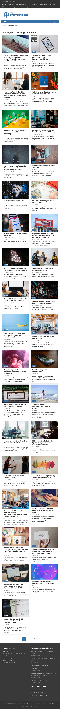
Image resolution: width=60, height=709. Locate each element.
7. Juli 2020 (6, 375)
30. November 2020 (37, 239)
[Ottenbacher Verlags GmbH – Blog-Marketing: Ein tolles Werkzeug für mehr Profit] (15, 573)
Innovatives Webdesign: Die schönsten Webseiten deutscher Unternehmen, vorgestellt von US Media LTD (15, 94)
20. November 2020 (9, 272)
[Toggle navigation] (5, 21)
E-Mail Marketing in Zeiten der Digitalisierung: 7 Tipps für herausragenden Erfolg (42, 443)
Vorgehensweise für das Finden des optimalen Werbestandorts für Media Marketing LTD (43, 235)
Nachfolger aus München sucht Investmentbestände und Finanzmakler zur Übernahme (42, 666)
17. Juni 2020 (7, 445)
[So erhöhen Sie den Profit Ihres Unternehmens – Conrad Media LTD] (44, 571)
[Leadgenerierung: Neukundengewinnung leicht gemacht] (44, 393)
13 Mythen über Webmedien (14, 201)
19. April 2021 (7, 136)
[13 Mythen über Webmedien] (15, 189)
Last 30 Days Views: (36, 695)
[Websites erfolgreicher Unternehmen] (44, 358)
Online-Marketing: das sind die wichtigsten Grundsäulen (15, 405)
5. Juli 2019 (7, 590)
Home (4, 25)
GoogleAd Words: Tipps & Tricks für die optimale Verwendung (15, 300)
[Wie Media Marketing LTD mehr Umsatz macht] (44, 189)
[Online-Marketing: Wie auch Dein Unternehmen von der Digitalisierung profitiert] (15, 154)
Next (35, 638)
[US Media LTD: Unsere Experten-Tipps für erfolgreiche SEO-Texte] (44, 119)
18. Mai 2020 (35, 479)
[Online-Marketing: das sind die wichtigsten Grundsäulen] (15, 393)
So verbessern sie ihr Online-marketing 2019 (14, 476)
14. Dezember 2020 (37, 134)
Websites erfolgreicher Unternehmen (40, 371)
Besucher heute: (35, 692)
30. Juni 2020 (35, 410)
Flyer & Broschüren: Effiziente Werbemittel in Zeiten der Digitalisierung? (14, 335)
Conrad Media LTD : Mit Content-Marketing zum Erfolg (43, 269)
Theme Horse (51, 703)
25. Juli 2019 (7, 555)
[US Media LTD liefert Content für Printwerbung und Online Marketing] (15, 119)
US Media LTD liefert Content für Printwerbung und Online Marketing (15, 132)
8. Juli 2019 (35, 555)
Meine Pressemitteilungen (9, 7)
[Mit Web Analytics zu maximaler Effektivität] (44, 154)
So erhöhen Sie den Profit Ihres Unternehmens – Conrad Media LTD (43, 583)
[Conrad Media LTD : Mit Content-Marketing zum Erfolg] (44, 257)
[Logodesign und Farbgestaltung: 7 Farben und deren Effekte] (44, 464)
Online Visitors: (35, 690)
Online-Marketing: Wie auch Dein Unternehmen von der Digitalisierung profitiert (15, 168)
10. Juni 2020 (35, 446)
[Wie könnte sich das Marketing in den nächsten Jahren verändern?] (15, 257)
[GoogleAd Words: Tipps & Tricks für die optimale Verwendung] (15, 289)
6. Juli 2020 (35, 374)
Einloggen (4, 4)
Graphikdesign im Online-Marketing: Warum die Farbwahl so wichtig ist (15, 371)
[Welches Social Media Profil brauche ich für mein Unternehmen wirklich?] (44, 44)
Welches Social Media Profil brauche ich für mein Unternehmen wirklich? (41, 57)
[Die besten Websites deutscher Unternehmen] (44, 324)
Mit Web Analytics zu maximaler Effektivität (43, 166)
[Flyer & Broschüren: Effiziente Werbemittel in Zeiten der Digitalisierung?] (15, 322)
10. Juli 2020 (35, 340)
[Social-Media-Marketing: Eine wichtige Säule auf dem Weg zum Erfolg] (44, 497)
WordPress (35, 706)
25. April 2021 (35, 96)
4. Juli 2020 (7, 408)
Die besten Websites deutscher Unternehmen (43, 337)
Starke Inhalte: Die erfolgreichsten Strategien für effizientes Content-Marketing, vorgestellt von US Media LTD (16, 58)
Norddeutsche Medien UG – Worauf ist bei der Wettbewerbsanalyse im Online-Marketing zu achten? (15, 513)
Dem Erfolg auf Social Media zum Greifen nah (15, 234)
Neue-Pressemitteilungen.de (20, 703)
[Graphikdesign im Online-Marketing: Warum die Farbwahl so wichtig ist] (15, 358)
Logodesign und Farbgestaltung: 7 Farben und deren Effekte (43, 476)
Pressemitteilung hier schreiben (47, 4)
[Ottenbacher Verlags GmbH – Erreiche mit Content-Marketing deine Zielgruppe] (15, 608)
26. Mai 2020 (7, 479)
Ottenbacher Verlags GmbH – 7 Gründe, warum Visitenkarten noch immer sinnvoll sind (43, 551)
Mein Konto (34, 4)
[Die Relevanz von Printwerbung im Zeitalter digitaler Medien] (44, 80)
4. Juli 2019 (35, 587)
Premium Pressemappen (24, 7)
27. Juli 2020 (7, 339)
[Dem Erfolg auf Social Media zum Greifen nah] (15, 222)
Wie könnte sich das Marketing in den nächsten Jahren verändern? (16, 269)
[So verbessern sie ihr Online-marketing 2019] (15, 464)
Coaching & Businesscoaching (39, 680)
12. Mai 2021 (35, 61)
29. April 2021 (7, 99)
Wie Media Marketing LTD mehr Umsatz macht (43, 201)
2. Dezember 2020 (8, 237)
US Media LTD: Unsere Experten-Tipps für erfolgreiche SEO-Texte (43, 131)
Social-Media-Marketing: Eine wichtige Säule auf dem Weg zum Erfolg (43, 510)
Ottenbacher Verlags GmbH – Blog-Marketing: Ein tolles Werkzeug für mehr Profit (14, 586)
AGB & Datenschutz (35, 703)
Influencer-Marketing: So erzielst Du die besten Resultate (15, 442)
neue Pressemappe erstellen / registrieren (19, 4)
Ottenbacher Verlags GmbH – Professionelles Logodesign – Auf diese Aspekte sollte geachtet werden (16, 550)
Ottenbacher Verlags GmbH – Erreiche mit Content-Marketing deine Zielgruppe (15, 621)
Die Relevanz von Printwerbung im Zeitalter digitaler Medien (44, 93)
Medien (6, 51)
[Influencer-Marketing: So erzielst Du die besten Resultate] (15, 430)
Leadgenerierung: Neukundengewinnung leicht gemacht (42, 406)
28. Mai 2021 (7, 63)
